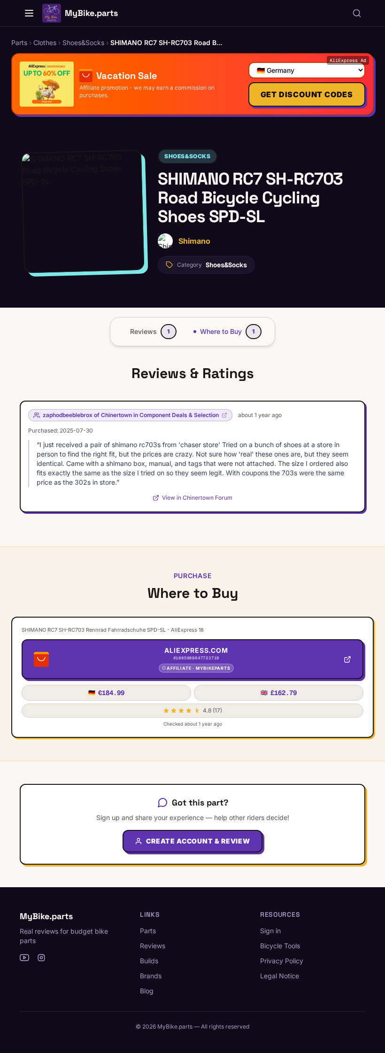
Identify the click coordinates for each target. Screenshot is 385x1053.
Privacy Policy (281, 961)
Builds (149, 961)
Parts (148, 931)
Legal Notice (279, 976)
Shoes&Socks (187, 156)
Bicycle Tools (280, 946)
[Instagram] (41, 957)
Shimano (194, 241)
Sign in (270, 931)
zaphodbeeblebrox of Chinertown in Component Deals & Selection (131, 414)
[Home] (29, 13)
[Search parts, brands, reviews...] (356, 13)
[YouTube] (24, 957)
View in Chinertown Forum (197, 497)
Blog (147, 991)
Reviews (152, 946)
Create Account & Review (198, 841)
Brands (151, 976)
